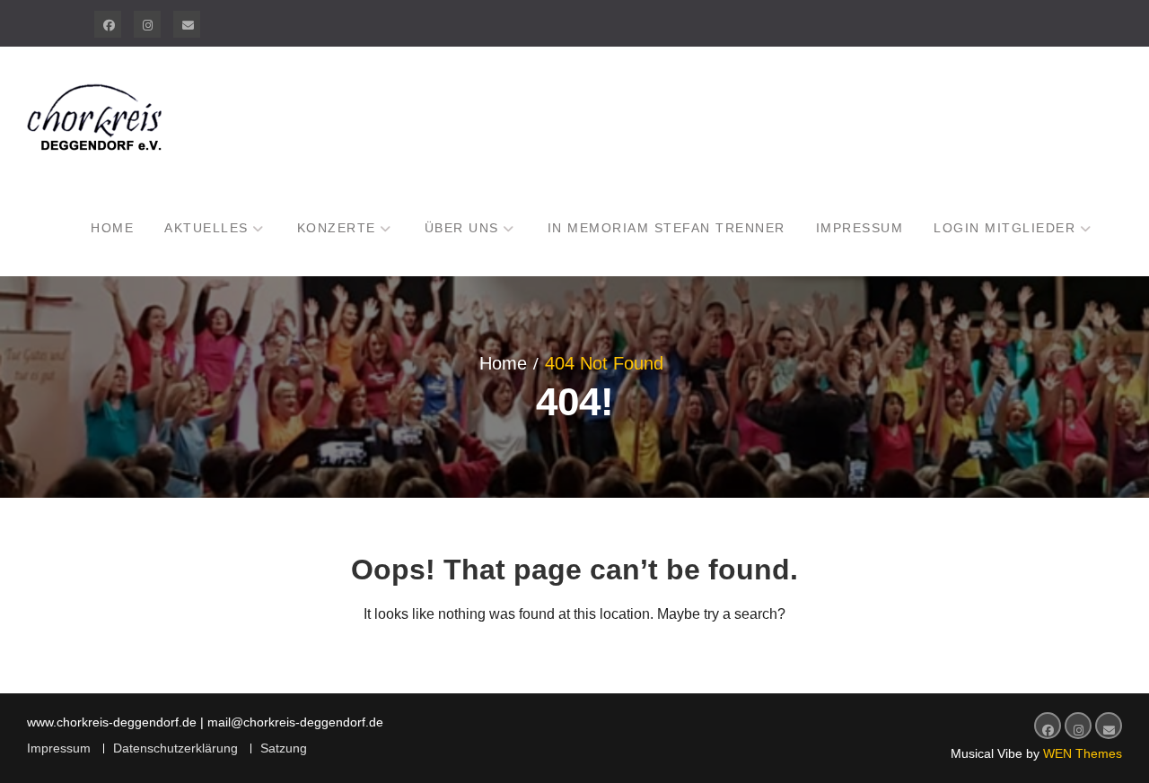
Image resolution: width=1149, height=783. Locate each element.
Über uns (462, 228)
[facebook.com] (107, 24)
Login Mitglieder (1004, 228)
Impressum (860, 228)
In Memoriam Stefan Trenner (666, 228)
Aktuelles (206, 228)
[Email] (186, 24)
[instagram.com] (147, 24)
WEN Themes (1082, 753)
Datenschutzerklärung (175, 748)
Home (112, 228)
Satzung (283, 748)
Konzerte (336, 228)
